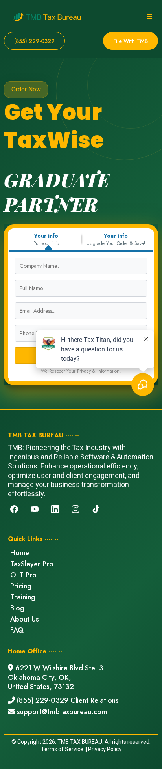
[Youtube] (34, 509)
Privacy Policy (105, 749)
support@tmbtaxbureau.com (62, 712)
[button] (148, 16)
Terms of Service (62, 749)
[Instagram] (75, 509)
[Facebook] (14, 509)
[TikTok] (96, 509)
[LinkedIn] (55, 509)
